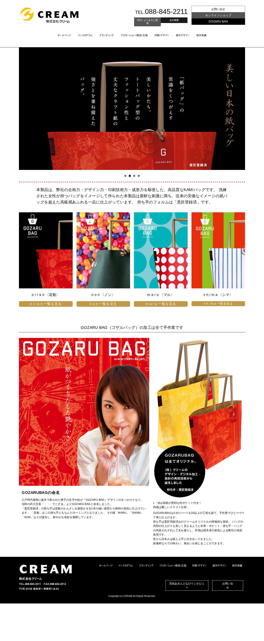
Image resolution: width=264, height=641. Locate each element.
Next (252, 108)
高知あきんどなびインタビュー (186, 585)
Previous (12, 108)
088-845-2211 (166, 11)
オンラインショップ (218, 15)
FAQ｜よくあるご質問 (147, 22)
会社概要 (174, 20)
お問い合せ (218, 9)
